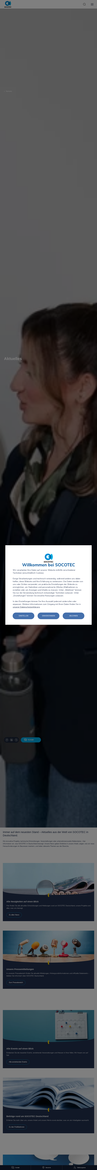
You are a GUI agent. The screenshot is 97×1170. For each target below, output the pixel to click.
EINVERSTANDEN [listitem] (48, 616)
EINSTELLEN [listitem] (23, 616)
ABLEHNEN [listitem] (73, 616)
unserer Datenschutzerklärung (26, 607)
